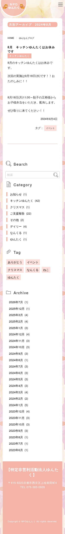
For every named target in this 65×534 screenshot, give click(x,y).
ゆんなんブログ (26, 37)
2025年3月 (16, 315)
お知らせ (16, 194)
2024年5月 (16, 379)
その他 (14, 220)
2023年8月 (16, 437)
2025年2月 (16, 321)
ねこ (46, 270)
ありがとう (15, 262)
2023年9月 (16, 431)
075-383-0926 (36, 487)
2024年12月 (17, 334)
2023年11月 (17, 418)
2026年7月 (16, 302)
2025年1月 (16, 328)
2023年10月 (17, 424)
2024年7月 (16, 366)
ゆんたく (16, 239)
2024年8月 (16, 360)
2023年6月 (16, 450)
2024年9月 (16, 353)
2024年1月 (16, 405)
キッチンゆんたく (19, 55)
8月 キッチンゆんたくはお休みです (31, 49)
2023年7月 (16, 443)
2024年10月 (17, 347)
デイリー (16, 226)
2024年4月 (16, 386)
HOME (11, 37)
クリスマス (17, 207)
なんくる (16, 233)
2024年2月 (16, 398)
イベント (50, 128)
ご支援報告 (17, 213)
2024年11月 (17, 341)
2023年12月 (17, 411)
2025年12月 (17, 308)
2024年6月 (16, 373)
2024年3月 (16, 392)
